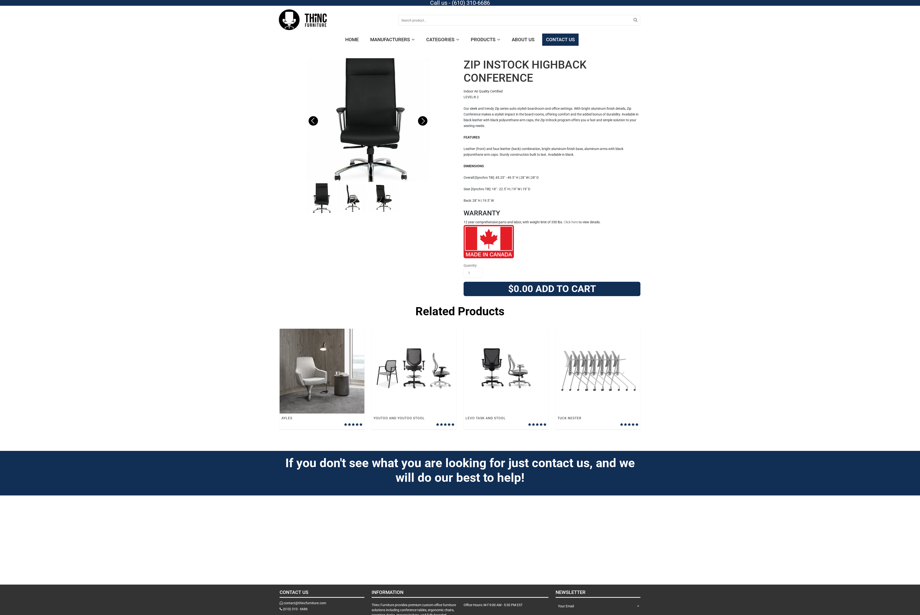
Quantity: (470, 265)
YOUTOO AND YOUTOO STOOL (399, 418)
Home (352, 39)
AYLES (287, 418)
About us (523, 39)
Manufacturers (390, 39)
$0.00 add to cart (552, 288)
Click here (571, 222)
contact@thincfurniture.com (305, 603)
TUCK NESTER (569, 418)
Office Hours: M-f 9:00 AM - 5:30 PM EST (493, 605)
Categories (441, 39)
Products (484, 39)
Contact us (560, 39)
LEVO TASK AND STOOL (486, 418)
